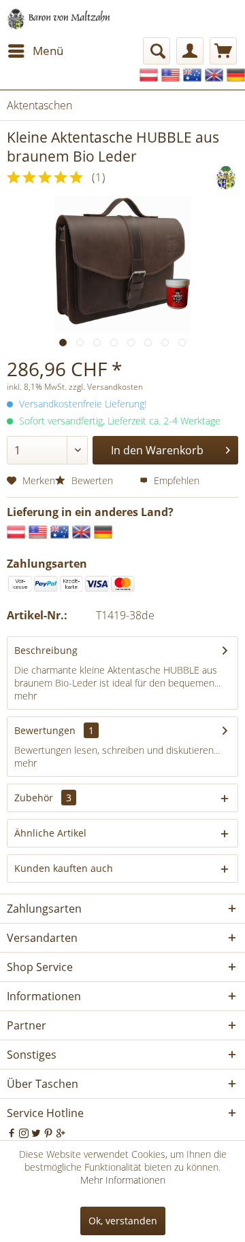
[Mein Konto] (189, 51)
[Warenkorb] (223, 51)
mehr (25, 695)
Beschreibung (46, 650)
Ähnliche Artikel (50, 832)
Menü (48, 50)
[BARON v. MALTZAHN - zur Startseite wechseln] (63, 19)
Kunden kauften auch (63, 868)
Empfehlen (175, 480)
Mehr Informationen (122, 1179)
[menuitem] (35, 51)
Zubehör (42, 797)
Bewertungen (45, 730)
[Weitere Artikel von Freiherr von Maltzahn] (226, 177)
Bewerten (92, 480)
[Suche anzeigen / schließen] (156, 51)
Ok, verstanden (122, 1220)
